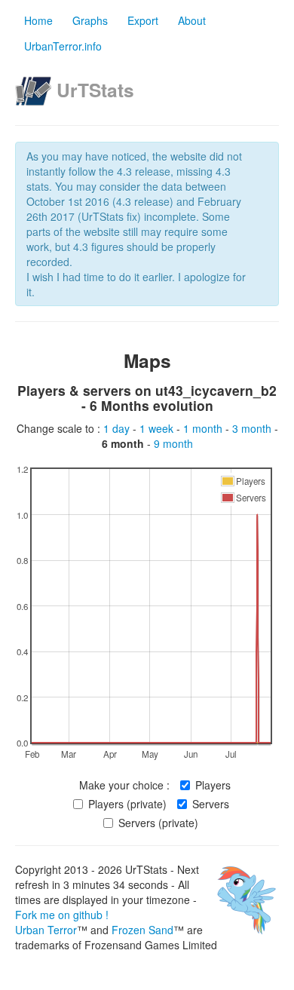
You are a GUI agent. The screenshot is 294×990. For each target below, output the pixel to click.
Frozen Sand (142, 929)
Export (142, 20)
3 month (253, 428)
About (192, 20)
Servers (210, 803)
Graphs (90, 20)
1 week (157, 428)
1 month (204, 428)
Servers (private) (158, 822)
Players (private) (127, 803)
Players (213, 784)
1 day (118, 428)
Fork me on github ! (62, 914)
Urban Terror (46, 929)
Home (38, 20)
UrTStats (95, 89)
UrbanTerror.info (63, 46)
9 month (173, 443)
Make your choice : (124, 784)
